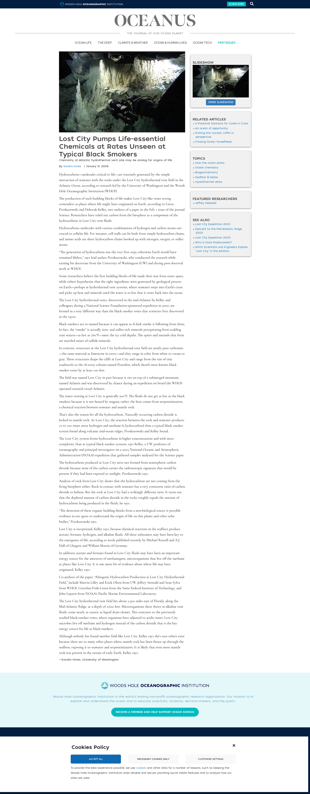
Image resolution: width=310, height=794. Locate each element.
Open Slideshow (220, 102)
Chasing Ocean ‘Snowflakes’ (213, 142)
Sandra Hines (72, 166)
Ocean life (83, 42)
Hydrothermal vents (208, 182)
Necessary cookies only (153, 759)
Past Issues (226, 42)
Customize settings (210, 759)
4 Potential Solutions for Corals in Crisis (221, 123)
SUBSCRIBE (236, 4)
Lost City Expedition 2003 (212, 224)
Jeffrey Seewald (205, 203)
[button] (234, 745)
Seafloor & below (206, 177)
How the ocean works (209, 163)
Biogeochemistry (206, 172)
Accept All (96, 759)
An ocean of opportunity (211, 128)
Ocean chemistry (206, 167)
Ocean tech (202, 42)
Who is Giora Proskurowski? (213, 242)
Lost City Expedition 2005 (213, 237)
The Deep (105, 42)
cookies (141, 768)
